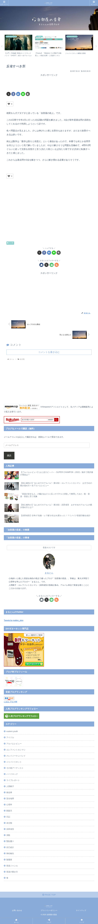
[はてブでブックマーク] (18, 94)
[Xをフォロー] (46, 265)
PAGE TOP (50, 895)
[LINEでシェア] (23, 94)
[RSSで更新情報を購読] (56, 265)
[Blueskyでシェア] (59, 724)
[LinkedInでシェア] (59, 737)
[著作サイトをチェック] (41, 265)
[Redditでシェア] (59, 731)
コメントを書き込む (49, 352)
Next (96, 46)
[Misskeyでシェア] (81, 724)
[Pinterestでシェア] (37, 737)
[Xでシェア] (8, 94)
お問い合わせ (17, 910)
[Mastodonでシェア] (37, 724)
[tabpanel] (18, 46)
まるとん (49, 573)
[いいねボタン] (9, 104)
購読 (9, 455)
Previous (2, 46)
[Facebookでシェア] (13, 94)
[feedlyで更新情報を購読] (51, 265)
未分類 (11, 243)
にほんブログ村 (10, 702)
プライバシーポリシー (49, 910)
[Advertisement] (49, 83)
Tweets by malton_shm (13, 620)
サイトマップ (81, 910)
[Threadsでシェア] (37, 731)
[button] (28, 94)
